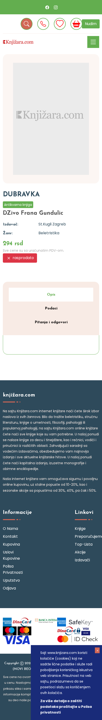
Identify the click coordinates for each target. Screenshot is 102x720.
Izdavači (82, 560)
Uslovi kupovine (11, 555)
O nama (10, 528)
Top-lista (84, 544)
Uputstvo (11, 580)
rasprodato (23, 258)
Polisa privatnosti (13, 569)
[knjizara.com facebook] (47, 7)
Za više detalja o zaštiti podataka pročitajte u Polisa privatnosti (66, 707)
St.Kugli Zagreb (52, 224)
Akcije (80, 552)
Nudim (91, 23)
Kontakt (10, 536)
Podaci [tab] (51, 308)
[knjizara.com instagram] (56, 7)
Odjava (9, 588)
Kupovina (11, 544)
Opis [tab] (51, 295)
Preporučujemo (87, 536)
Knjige (80, 528)
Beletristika (48, 233)
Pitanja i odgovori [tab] (51, 322)
